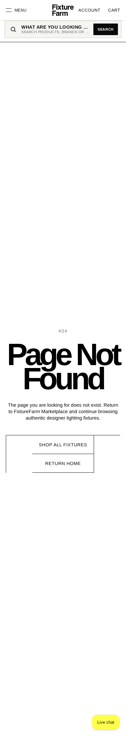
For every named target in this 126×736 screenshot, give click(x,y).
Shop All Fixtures (63, 444)
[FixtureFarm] (63, 10)
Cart (114, 10)
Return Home (63, 463)
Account (89, 10)
